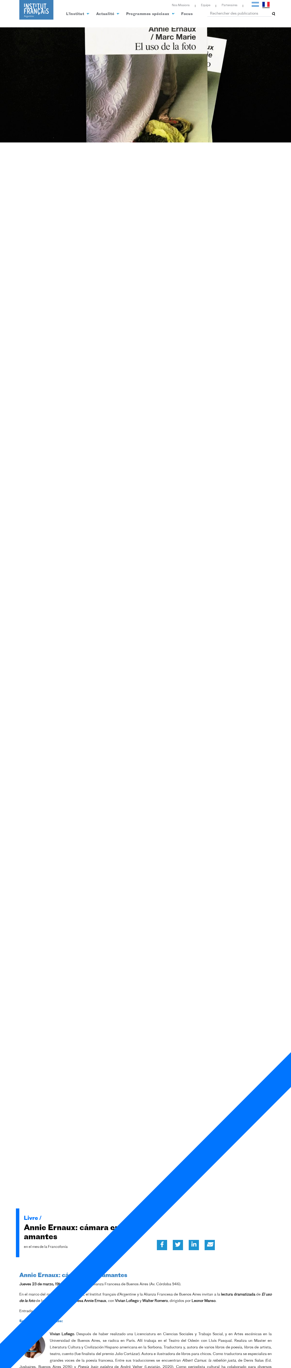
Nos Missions (181, 5)
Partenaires (229, 5)
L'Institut (75, 14)
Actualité (105, 14)
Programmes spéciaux (148, 14)
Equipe (205, 5)
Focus (187, 14)
